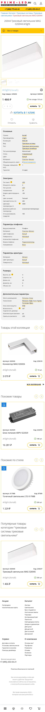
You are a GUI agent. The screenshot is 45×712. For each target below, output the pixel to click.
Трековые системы (25, 13)
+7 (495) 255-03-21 (32, 9)
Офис (31, 303)
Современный (27, 154)
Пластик (25, 159)
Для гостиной (29, 631)
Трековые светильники (30, 146)
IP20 (23, 306)
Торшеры (28, 615)
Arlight (6, 90)
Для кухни (28, 627)
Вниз (24, 245)
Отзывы (27, 650)
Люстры (27, 605)
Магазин (25, 301)
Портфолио (28, 645)
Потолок (25, 298)
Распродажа (6, 605)
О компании (31, 639)
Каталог (12, 13)
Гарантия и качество (9, 648)
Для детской (29, 629)
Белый (24, 157)
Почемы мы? (29, 643)
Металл (31, 159)
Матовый (25, 237)
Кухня (39, 301)
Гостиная (25, 303)
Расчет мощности (29, 162)
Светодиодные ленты (32, 622)
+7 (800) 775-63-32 (12, 9)
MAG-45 (24, 141)
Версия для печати (41, 90)
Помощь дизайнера (9, 650)
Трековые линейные (29, 148)
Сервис (5, 639)
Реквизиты (28, 648)
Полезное (28, 653)
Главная (4, 13)
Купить (33, 106)
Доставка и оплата (8, 643)
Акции (5, 601)
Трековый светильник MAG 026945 (19, 571)
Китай (14, 90)
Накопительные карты (10, 607)
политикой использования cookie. (23, 684)
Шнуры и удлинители (32, 624)
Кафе (31, 301)
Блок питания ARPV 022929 (15, 432)
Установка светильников (10, 645)
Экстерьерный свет (31, 617)
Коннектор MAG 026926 (14, 364)
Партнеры (28, 655)
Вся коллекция (34, 384)
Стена (31, 298)
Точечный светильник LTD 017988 (19, 496)
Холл (35, 301)
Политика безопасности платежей (22, 669)
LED (23, 182)
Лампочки (28, 619)
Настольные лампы (31, 612)
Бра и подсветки (30, 610)
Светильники (29, 607)
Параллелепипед (28, 242)
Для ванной (29, 634)
